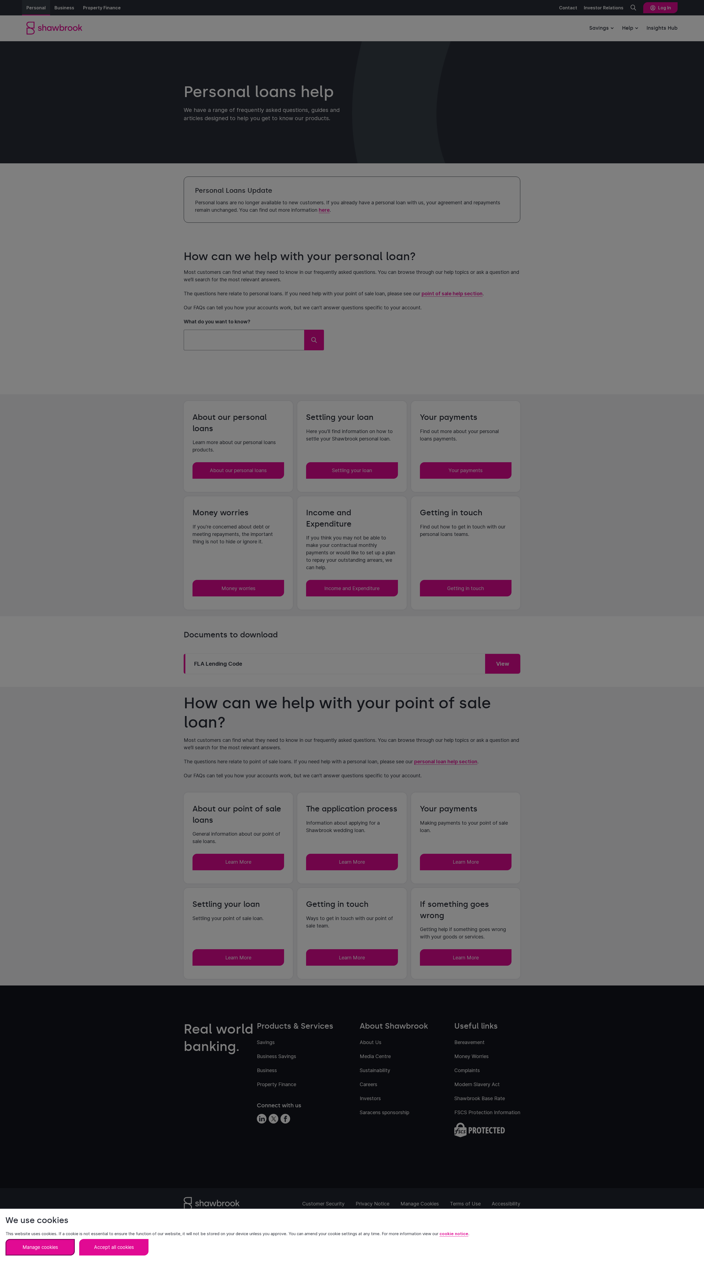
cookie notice (453, 1233)
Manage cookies (40, 1247)
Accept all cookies (114, 1247)
